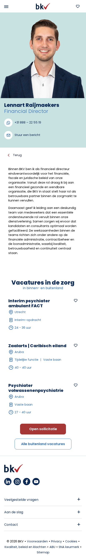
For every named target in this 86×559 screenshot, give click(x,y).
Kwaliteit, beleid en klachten (25, 547)
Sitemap (43, 552)
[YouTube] (36, 481)
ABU (52, 547)
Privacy (56, 541)
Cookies (71, 541)
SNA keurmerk (69, 547)
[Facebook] (26, 481)
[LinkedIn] (7, 481)
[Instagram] (17, 481)
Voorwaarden (37, 541)
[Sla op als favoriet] (75, 300)
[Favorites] (78, 6)
